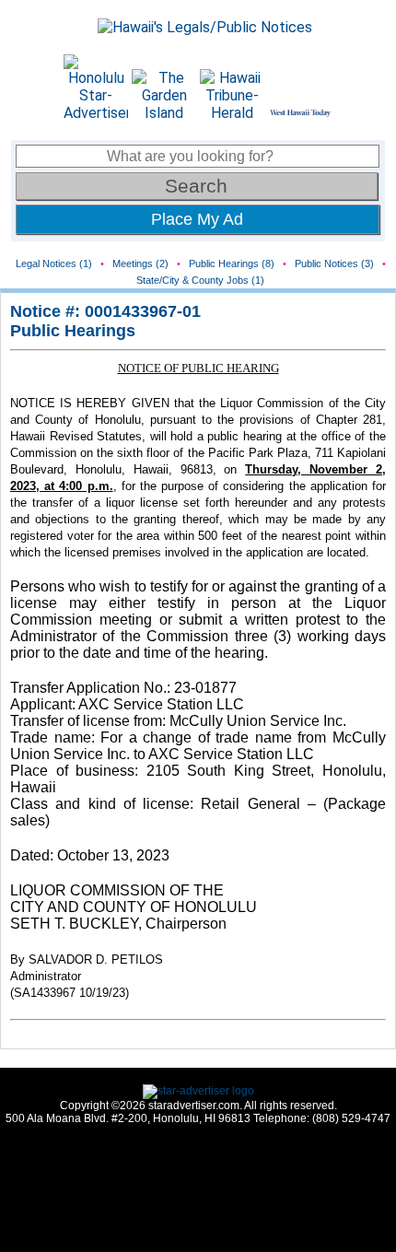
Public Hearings (72, 331)
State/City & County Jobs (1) (200, 280)
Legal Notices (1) (54, 263)
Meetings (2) (140, 263)
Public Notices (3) (334, 263)
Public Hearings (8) (231, 263)
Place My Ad (197, 219)
